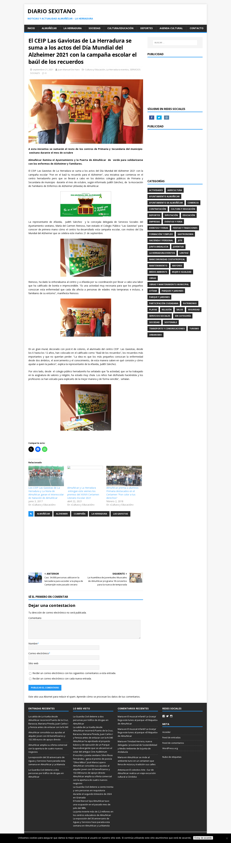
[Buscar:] (175, 42)
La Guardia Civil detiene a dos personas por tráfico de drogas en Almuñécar (46, 773)
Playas (153, 309)
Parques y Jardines (172, 290)
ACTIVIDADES (156, 190)
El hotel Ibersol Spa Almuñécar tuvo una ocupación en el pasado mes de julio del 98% (91, 804)
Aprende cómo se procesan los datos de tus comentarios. (108, 696)
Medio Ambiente (158, 271)
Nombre (33, 643)
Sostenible (170, 322)
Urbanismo (155, 334)
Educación (189, 215)
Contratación (157, 209)
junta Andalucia (158, 246)
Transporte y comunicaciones (167, 328)
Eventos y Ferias (158, 227)
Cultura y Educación (95, 69)
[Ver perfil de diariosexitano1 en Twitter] (167, 716)
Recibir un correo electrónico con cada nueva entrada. (61, 678)
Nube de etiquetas (171, 756)
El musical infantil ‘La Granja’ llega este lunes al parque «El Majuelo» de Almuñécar (138, 720)
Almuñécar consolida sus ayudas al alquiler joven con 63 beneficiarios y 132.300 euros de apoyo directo (46, 736)
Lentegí (184, 253)
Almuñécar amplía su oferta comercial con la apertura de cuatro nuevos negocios (47, 748)
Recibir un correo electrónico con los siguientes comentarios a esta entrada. (74, 673)
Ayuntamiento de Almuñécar (166, 202)
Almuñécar (49, 28)
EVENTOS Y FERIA (173, 221)
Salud (179, 309)
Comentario (34, 618)
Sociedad (94, 28)
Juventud (178, 246)
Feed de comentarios (173, 742)
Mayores (177, 265)
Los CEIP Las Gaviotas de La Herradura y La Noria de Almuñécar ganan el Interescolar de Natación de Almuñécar (46, 492)
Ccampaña (79, 513)
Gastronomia (185, 234)
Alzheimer (62, 513)
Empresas (154, 221)
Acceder (166, 732)
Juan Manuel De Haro (69, 69)
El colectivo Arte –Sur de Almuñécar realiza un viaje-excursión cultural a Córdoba (137, 773)
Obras (152, 278)
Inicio (31, 28)
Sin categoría (183, 315)
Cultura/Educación (120, 28)
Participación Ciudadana (163, 303)
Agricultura (174, 190)
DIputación (171, 215)
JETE (180, 240)
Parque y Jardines (159, 297)
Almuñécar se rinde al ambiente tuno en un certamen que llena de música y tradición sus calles (137, 761)
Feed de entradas (171, 737)
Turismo (194, 328)
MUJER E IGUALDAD (181, 271)
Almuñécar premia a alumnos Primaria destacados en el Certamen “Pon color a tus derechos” (122, 492)
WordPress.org (170, 748)
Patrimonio (190, 303)
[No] (226, 838)
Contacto (196, 28)
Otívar (153, 290)
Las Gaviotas (120, 513)
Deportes (146, 28)
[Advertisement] (85, 544)
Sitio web (33, 663)
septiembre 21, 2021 (43, 69)
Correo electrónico (38, 653)
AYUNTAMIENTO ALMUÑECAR (164, 196)
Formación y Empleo (161, 234)
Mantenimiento (158, 265)
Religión (167, 309)
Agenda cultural (171, 28)
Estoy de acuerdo (203, 838)
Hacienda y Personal (161, 240)
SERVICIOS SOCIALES (159, 315)
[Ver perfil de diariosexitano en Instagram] (171, 716)
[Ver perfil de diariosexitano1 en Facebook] (163, 716)
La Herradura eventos (117, 69)
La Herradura (73, 28)
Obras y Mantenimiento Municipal (169, 284)
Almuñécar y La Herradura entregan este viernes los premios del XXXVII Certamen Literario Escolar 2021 (83, 492)
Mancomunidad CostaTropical (167, 259)
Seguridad (194, 309)
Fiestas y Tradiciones (185, 227)
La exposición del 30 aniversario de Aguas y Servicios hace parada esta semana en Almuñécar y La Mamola (46, 761)
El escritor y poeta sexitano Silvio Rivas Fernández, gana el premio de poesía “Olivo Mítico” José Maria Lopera (93, 759)
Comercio (193, 202)
